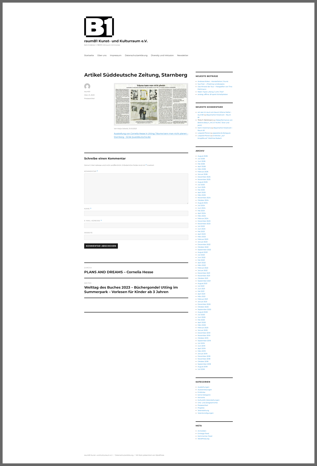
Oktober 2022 (203, 247)
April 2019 (201, 348)
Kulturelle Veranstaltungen (209, 400)
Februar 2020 (203, 328)
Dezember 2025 (204, 177)
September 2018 (204, 364)
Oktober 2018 (203, 361)
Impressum (115, 55)
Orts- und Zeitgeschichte (208, 403)
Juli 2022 (201, 255)
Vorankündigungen (206, 413)
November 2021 (204, 276)
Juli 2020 (201, 315)
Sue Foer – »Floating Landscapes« (211, 84)
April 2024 (202, 213)
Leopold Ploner (204, 133)
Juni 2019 (201, 346)
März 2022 (202, 265)
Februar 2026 (203, 172)
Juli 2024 (201, 205)
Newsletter (182, 55)
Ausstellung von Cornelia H (127, 133)
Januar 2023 (202, 242)
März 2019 (202, 351)
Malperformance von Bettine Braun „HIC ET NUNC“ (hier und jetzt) (215, 122)
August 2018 (202, 367)
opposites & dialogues (221, 133)
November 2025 (204, 179)
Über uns (101, 55)
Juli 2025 (201, 185)
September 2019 (204, 341)
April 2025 (202, 192)
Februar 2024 (203, 218)
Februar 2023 (203, 239)
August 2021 (202, 283)
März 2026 (202, 169)
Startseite (89, 55)
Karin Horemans (204, 128)
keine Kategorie (204, 395)
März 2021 (201, 296)
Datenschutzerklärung (136, 55)
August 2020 (203, 312)
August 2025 (203, 182)
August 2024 (203, 203)
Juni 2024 (202, 208)
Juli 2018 (201, 369)
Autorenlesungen (205, 390)
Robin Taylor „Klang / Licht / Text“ (211, 92)
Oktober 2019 (203, 338)
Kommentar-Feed (205, 436)
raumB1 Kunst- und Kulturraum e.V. (116, 41)
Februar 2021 (203, 299)
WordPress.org (203, 439)
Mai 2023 (201, 231)
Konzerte (201, 397)
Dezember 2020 (204, 304)
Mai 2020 (201, 320)
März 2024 (202, 216)
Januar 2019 (202, 354)
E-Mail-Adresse (93, 221)
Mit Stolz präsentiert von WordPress (150, 455)
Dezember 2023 (204, 221)
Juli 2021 (201, 286)
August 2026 (203, 156)
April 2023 (202, 234)
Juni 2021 (201, 289)
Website (88, 233)
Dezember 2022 (204, 244)
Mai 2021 (201, 291)
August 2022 (203, 252)
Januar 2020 (203, 330)
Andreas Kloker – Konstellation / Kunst (213, 81)
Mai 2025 (201, 190)
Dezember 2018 (204, 356)
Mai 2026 (201, 164)
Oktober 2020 (203, 307)
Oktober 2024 (203, 200)
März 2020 (202, 325)
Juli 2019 (201, 343)
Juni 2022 (201, 257)
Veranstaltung (203, 410)
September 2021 (204, 281)
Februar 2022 (203, 268)
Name (87, 209)
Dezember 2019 (204, 333)
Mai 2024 (201, 211)
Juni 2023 (201, 229)
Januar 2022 (202, 270)
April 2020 (202, 322)
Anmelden (202, 431)
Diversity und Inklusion (162, 55)
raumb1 (87, 91)
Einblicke (201, 392)
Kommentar (91, 171)
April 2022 (202, 263)
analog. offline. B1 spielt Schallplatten (213, 94)
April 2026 (202, 166)
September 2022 (204, 250)
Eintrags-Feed (203, 433)
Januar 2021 (202, 302)
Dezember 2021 (204, 273)
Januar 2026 (203, 174)
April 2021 (201, 294)
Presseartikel (89, 98)
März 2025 (202, 195)
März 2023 (202, 237)
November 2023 (204, 224)
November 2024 (204, 198)
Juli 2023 (201, 226)
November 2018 (204, 359)
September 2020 (204, 309)
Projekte (201, 408)
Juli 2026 (201, 159)
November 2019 (204, 335)
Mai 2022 (201, 260)
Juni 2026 (201, 161)
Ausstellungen (203, 387)
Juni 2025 (201, 187)
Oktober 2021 (203, 278)
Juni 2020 (202, 317)
